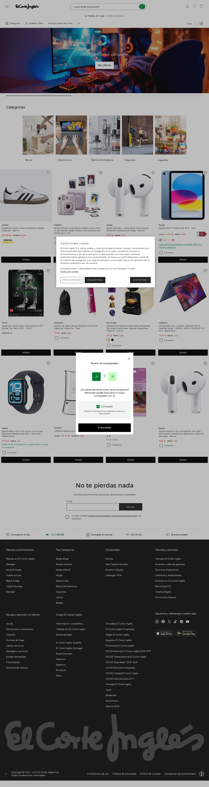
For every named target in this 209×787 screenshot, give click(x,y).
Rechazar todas (95, 280)
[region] (105, 262)
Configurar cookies (72, 280)
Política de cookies (69, 271)
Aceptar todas (140, 280)
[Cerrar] (129, 358)
